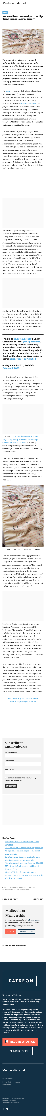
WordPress (13, 1100)
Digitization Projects (17, 888)
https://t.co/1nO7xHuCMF (23, 359)
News (5, 13)
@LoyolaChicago (22, 339)
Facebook (4, 1109)
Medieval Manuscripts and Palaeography (18, 889)
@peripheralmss (31, 341)
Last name (9, 769)
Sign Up (10, 931)
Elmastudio (15, 1102)
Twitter (7, 1109)
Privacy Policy (7, 1078)
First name (9, 760)
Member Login (26, 931)
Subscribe (11, 786)
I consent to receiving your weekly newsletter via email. (20, 779)
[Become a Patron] (20, 1045)
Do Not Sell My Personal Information (11, 1083)
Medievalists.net (14, 3)
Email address (11, 752)
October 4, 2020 (10, 368)
